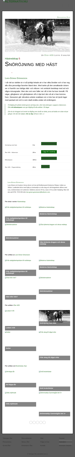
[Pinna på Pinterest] (44, 422)
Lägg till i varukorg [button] (49, 151)
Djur (68, 17)
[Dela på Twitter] (37, 422)
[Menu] (65, 5)
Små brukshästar (46, 388)
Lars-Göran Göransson (16, 78)
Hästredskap (11, 58)
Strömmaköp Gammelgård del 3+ (53, 413)
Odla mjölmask (12, 404)
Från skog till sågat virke (49, 357)
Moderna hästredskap (48, 214)
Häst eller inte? (12, 297)
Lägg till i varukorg (49, 143)
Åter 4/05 (49, 55)
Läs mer (45, 166)
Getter (8, 348)
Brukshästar (61, 17)
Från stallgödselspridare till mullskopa (16, 219)
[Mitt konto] (60, 5)
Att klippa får (11, 384)
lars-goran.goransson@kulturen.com (38, 192)
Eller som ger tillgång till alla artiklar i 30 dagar (28, 107)
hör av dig (29, 114)
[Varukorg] (71, 5)
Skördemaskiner (12, 238)
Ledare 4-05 (10, 328)
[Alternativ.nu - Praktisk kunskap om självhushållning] (23, 5)
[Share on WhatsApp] (30, 422)
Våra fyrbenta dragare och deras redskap (52, 243)
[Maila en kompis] (40, 422)
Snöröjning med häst (48, 323)
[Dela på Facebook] (34, 422)
